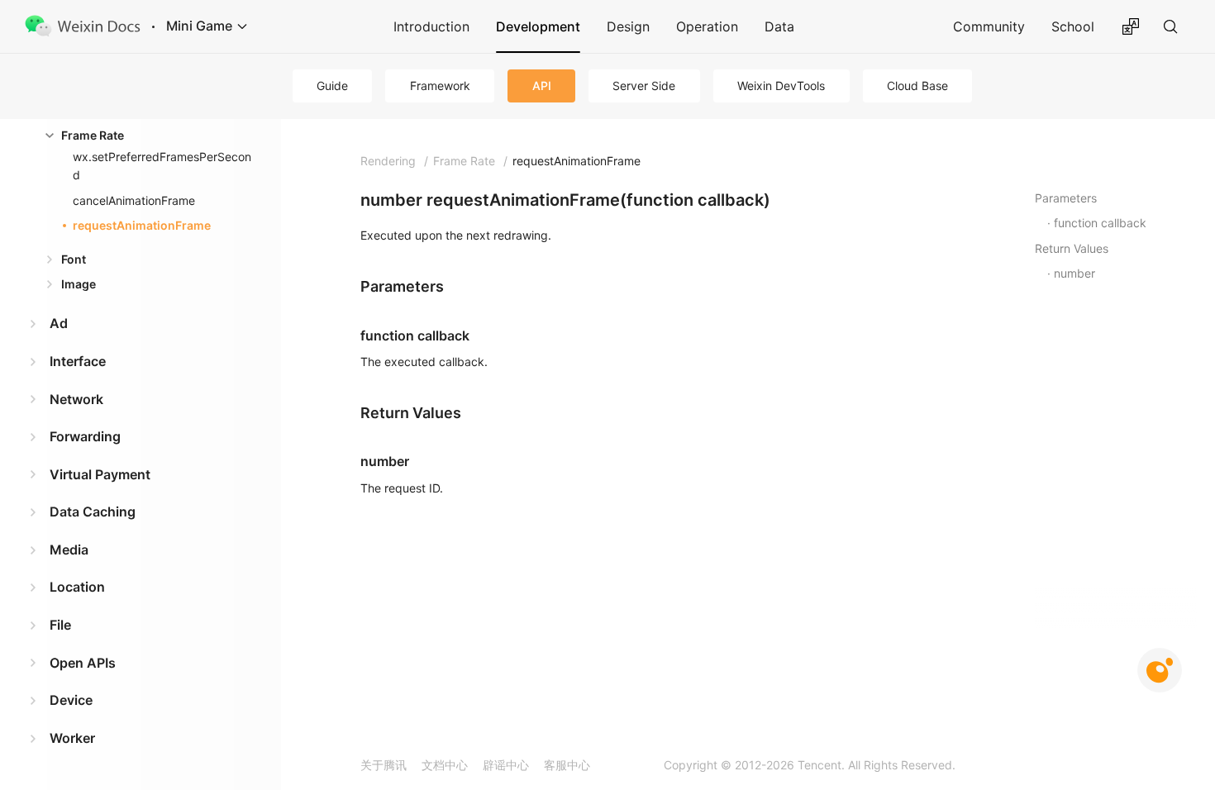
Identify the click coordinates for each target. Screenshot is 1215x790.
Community (989, 26)
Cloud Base (917, 86)
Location (77, 586)
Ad (59, 323)
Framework (440, 86)
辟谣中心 (506, 765)
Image (78, 284)
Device (71, 700)
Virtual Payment (100, 474)
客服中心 (567, 765)
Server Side (643, 86)
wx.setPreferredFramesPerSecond (162, 166)
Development (538, 26)
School (1072, 26)
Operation (707, 26)
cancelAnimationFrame (134, 200)
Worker (72, 738)
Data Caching (93, 511)
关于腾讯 (383, 765)
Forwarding (85, 436)
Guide (332, 86)
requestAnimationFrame (142, 225)
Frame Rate (92, 135)
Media (69, 549)
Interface (78, 361)
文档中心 (445, 765)
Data (779, 26)
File (60, 624)
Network (76, 399)
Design (628, 26)
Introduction (431, 26)
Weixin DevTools (781, 86)
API (541, 86)
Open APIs (83, 662)
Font (73, 259)
